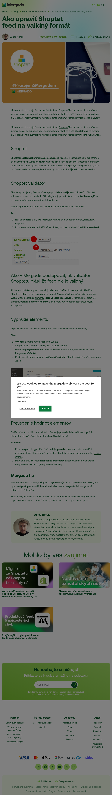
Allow (45, 409)
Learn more (21, 401)
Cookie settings (27, 409)
